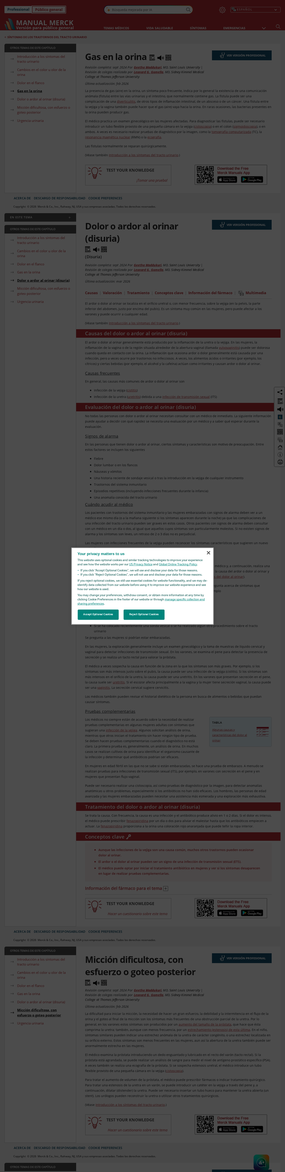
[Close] (208, 553)
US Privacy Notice (141, 564)
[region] (142, 586)
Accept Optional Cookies (98, 614)
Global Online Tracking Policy (178, 564)
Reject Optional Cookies (144, 614)
